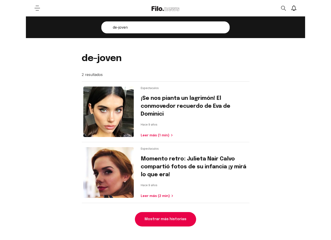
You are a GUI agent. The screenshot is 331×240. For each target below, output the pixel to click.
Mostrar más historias (165, 219)
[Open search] (283, 8)
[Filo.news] (165, 8)
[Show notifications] (293, 8)
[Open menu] (37, 8)
